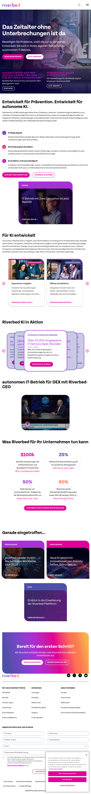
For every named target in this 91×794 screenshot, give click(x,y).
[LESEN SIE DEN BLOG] (45, 602)
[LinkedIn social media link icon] (68, 675)
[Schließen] (86, 754)
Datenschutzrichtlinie (15, 765)
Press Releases (8, 713)
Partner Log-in (7, 703)
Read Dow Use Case (27, 498)
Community (6, 708)
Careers (64, 693)
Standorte (6, 693)
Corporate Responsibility (70, 708)
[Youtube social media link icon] (86, 675)
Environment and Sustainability (73, 713)
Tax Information (9, 786)
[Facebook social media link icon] (80, 675)
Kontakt (5, 698)
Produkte (35, 698)
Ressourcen (36, 703)
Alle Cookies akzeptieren (67, 773)
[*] (23, 737)
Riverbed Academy (39, 708)
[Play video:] (27, 424)
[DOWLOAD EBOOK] (46, 202)
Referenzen (65, 703)
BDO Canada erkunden (27, 471)
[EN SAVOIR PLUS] (23, 560)
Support (35, 713)
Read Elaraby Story (63, 498)
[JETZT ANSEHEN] (67, 81)
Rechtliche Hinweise (24, 782)
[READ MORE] (23, 81)
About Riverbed (68, 688)
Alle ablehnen (67, 779)
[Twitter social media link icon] (74, 675)
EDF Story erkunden (63, 468)
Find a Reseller (37, 718)
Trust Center (65, 698)
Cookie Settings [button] (25, 786)
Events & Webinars (9, 718)
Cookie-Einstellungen (67, 785)
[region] (67, 772)
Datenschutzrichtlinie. (56, 769)
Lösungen (35, 693)
